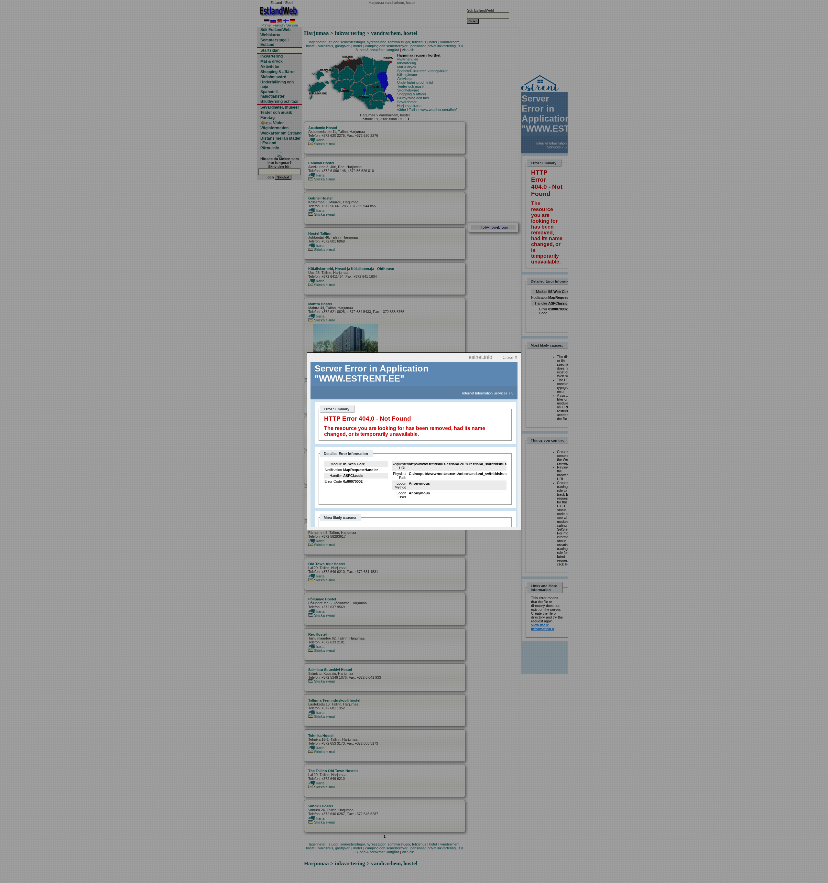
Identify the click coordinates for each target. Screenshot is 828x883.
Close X (510, 357)
